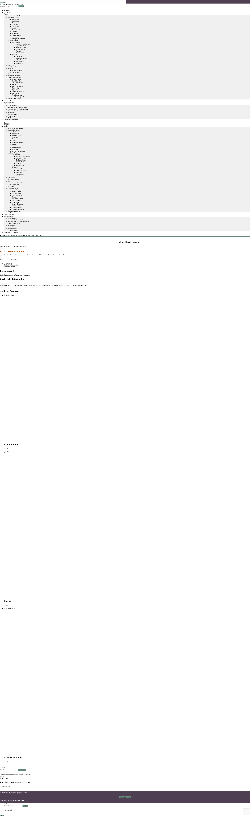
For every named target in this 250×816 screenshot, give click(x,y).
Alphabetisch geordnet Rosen (18, 235)
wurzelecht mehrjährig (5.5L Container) (36, 285)
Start (1, 235)
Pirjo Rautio (15, 90)
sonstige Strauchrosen (18, 39)
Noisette (14, 31)
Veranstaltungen (9, 102)
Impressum (11, 112)
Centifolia (15, 24)
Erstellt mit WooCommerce (21, 794)
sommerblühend (17, 70)
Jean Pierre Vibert (17, 86)
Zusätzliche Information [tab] (11, 265)
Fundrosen (11, 74)
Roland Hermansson (18, 91)
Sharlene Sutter (16, 93)
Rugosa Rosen (20, 49)
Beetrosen (15, 54)
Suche (6, 804)
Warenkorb (8, 810)
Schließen (3, 2)
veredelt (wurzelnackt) (56, 285)
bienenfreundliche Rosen (15, 16)
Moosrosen (15, 33)
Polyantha (19, 60)
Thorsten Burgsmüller (18, 97)
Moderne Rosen (13, 40)
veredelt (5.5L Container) (15, 285)
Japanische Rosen (21, 58)
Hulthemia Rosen (21, 47)
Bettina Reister (16, 79)
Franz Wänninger (17, 83)
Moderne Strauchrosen (23, 44)
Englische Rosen (21, 46)
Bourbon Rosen (16, 23)
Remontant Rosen (17, 30)
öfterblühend (16, 72)
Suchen (21, 6)
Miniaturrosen (20, 61)
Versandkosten (12, 114)
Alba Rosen (15, 21)
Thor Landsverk (17, 95)
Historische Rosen (13, 19)
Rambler (10, 68)
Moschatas (15, 37)
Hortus (14, 84)
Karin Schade (16, 88)
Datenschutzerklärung (14, 111)
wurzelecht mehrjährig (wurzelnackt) (75, 285)
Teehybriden (19, 63)
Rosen (6, 14)
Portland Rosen (16, 35)
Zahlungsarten (12, 118)
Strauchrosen (16, 42)
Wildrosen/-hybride (14, 75)
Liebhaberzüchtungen (14, 77)
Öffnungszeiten (12, 105)
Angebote (7, 12)
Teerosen (18, 51)
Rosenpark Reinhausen (11, 120)
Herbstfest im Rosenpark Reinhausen (15, 782)
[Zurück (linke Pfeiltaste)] (1, 815)
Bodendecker (20, 53)
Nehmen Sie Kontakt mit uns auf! (18, 107)
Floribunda (19, 56)
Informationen (8, 104)
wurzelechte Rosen (14, 17)
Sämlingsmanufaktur (14, 98)
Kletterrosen (11, 65)
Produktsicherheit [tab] (9, 267)
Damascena (15, 26)
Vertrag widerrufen (125, 797)
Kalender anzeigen (6, 786)
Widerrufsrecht (12, 116)
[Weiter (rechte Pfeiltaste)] (3, 815)
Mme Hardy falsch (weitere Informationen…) (14, 246)
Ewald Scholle (16, 81)
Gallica (14, 28)
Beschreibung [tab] (8, 263)
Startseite (6, 10)
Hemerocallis (8, 100)
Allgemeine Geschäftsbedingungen (18, 109)
